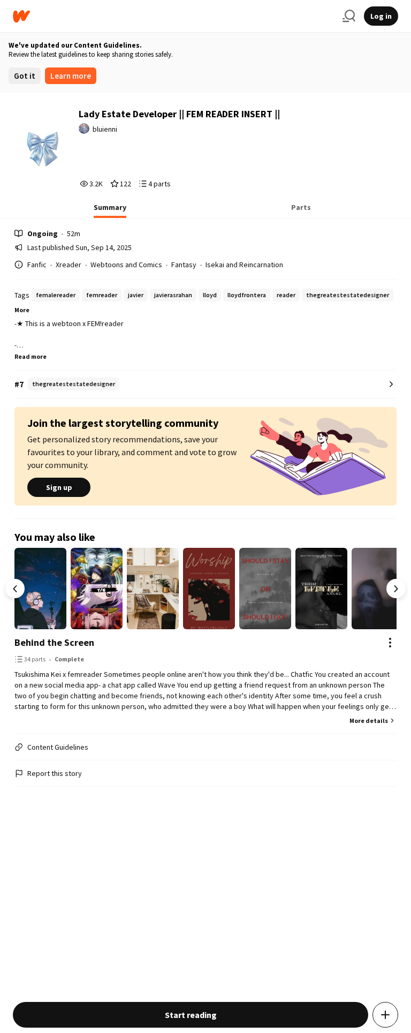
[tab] (110, 210)
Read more (30, 356)
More (21, 310)
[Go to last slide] (15, 588)
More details (368, 721)
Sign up (59, 487)
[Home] (173, 16)
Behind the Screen (54, 642)
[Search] (348, 16)
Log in (381, 16)
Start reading (191, 1014)
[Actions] (390, 643)
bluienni (105, 129)
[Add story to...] (385, 1015)
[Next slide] (396, 588)
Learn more (70, 76)
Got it (24, 76)
